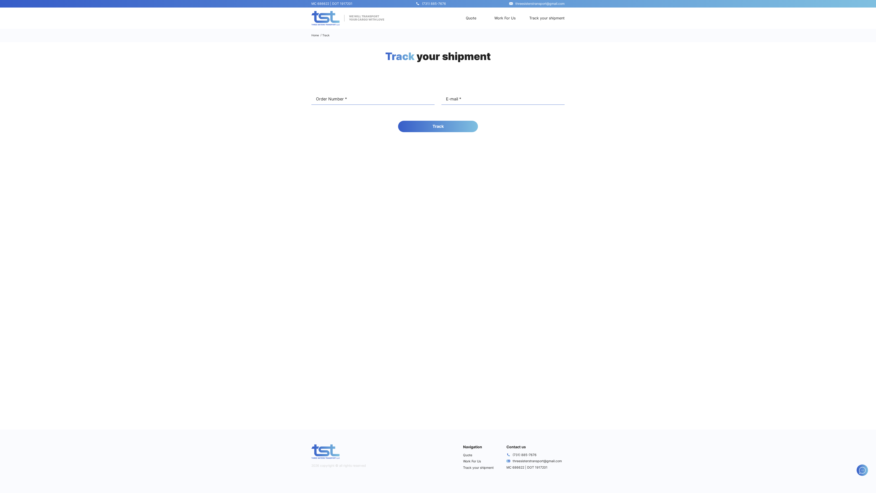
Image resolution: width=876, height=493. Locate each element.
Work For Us (505, 18)
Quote (471, 18)
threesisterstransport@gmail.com (540, 3)
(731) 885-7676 (434, 3)
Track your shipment (547, 18)
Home (315, 35)
